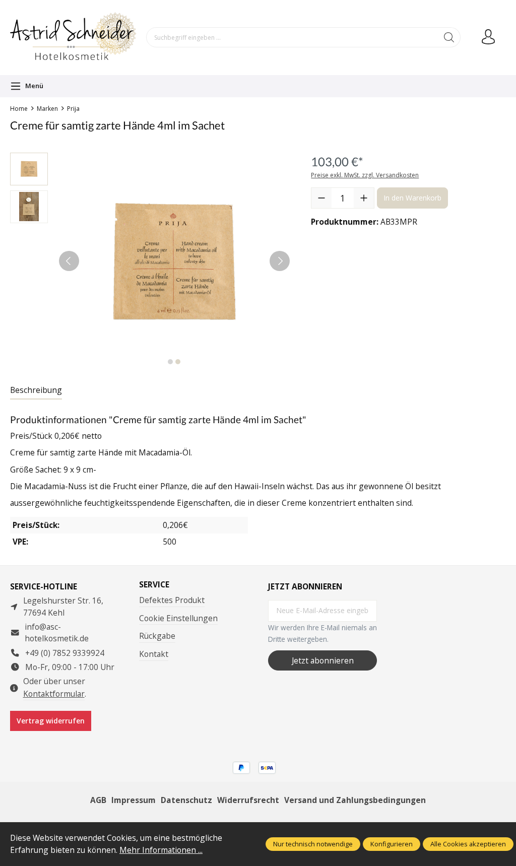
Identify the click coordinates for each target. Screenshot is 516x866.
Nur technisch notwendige (313, 843)
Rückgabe (157, 635)
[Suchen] (449, 37)
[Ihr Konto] (488, 37)
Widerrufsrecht (248, 800)
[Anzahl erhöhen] (364, 198)
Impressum (133, 800)
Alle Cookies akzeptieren (468, 843)
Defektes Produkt (172, 600)
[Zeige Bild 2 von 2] (177, 361)
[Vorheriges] (69, 261)
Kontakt (153, 653)
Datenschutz (186, 800)
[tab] (36, 390)
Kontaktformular (54, 693)
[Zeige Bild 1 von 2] (170, 361)
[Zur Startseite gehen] (73, 37)
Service (154, 585)
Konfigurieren (391, 843)
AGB (98, 800)
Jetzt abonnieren (323, 660)
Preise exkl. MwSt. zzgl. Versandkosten (365, 175)
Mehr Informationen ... (161, 849)
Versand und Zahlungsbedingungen (355, 800)
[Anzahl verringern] (321, 198)
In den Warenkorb (412, 198)
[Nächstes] (280, 261)
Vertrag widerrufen (51, 720)
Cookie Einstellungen (178, 618)
